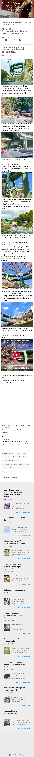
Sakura (27, 464)
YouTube (24, 441)
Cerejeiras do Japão (8, 453)
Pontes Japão (18, 464)
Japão (18, 453)
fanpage (7, 439)
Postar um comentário (10, 478)
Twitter (27, 444)
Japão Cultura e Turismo (17, 3)
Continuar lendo (23, 512)
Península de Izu (7, 464)
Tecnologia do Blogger (18, 755)
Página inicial (12, 16)
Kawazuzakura (6, 457)
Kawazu (25, 453)
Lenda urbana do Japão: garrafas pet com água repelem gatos (13, 567)
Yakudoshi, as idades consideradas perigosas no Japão (14, 615)
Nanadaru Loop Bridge (20, 457)
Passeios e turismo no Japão (11, 460)
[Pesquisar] (31, 3)
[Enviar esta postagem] (20, 40)
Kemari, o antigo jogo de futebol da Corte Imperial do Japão (14, 664)
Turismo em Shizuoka (8, 468)
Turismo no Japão (23, 468)
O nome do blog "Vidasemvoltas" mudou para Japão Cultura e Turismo (14, 31)
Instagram (18, 444)
